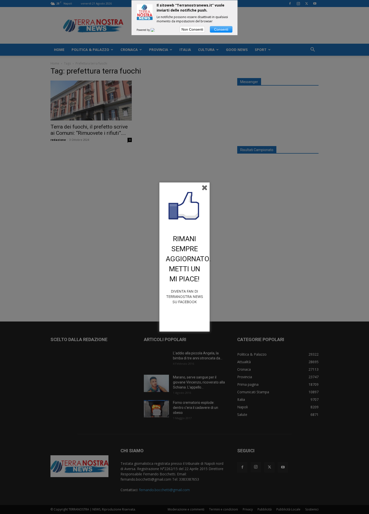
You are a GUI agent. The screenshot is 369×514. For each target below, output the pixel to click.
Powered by (144, 30)
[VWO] (156, 30)
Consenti (221, 29)
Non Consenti (192, 29)
